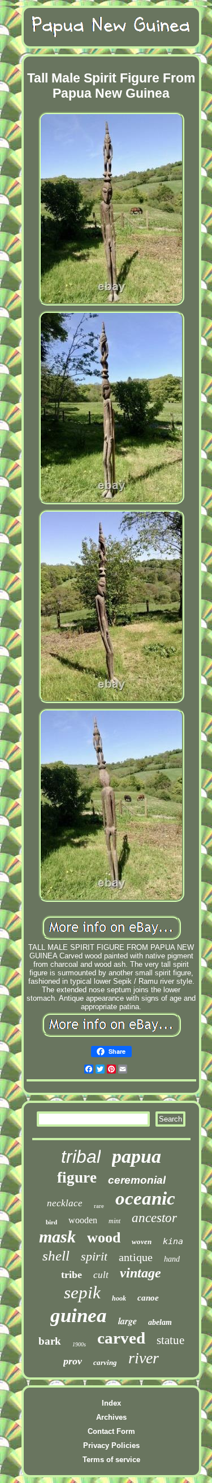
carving (105, 1362)
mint (114, 1221)
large (127, 1321)
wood (103, 1237)
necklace (65, 1203)
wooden (82, 1220)
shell (56, 1255)
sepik (82, 1292)
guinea (78, 1316)
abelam (160, 1322)
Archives (111, 1417)
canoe (148, 1297)
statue (170, 1340)
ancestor (154, 1218)
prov (72, 1361)
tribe (71, 1274)
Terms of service (111, 1459)
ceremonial (137, 1180)
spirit (94, 1256)
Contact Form (111, 1431)
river (143, 1358)
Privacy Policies (111, 1445)
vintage (140, 1273)
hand (172, 1259)
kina (173, 1241)
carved (121, 1338)
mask (57, 1236)
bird (51, 1222)
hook (119, 1298)
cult (101, 1275)
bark (49, 1341)
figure (77, 1177)
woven (142, 1241)
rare (99, 1205)
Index (111, 1403)
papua (136, 1156)
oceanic (145, 1198)
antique (136, 1257)
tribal (81, 1156)
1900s (79, 1344)
